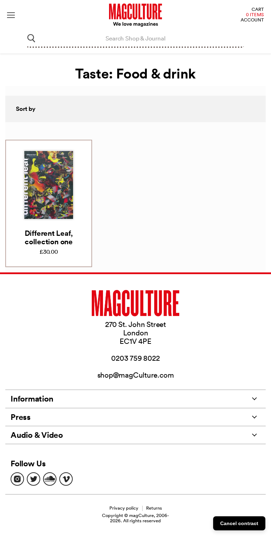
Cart (258, 9)
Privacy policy (123, 508)
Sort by (26, 109)
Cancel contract (239, 523)
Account (252, 20)
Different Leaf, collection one (49, 237)
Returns (154, 508)
